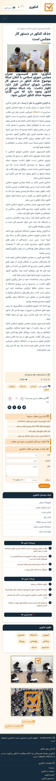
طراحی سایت (46, 512)
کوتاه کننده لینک (45, 532)
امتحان (33, 386)
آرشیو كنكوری (49, 775)
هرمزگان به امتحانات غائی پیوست (36, 569)
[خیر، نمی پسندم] (10, 398)
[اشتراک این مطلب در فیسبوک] (19, 407)
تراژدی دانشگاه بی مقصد (39, 584)
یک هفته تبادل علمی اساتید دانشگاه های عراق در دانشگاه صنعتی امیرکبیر (27, 604)
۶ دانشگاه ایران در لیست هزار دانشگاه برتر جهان (34, 436)
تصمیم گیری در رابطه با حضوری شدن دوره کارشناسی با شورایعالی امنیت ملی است (29, 557)
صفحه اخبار (27, 721)
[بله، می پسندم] (22, 398)
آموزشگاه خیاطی (45, 502)
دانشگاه (36, 112)
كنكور (46, 389)
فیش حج (47, 517)
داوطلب (11, 386)
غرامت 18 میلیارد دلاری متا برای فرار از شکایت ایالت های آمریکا (26, 589)
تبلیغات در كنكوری (47, 771)
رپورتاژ (22, 641)
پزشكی (46, 641)
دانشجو (45, 647)
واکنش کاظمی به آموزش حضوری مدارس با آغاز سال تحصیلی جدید (27, 596)
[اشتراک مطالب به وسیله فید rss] (9, 407)
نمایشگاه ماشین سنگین (42, 527)
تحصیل (21, 635)
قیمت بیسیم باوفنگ (43, 522)
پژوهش (33, 641)
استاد (33, 647)
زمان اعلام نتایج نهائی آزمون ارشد (39, 431)
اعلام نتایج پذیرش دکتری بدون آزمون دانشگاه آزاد (34, 421)
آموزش (46, 635)
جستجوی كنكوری (48, 778)
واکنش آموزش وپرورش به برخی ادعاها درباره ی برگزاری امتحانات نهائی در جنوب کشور (26, 549)
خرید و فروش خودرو (43, 507)
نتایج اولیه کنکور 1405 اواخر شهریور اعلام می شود (33, 426)
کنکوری (33, 7)
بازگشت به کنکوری (13, 726)
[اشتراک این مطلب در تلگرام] (24, 407)
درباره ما (51, 767)
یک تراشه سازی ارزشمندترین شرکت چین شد (32, 564)
